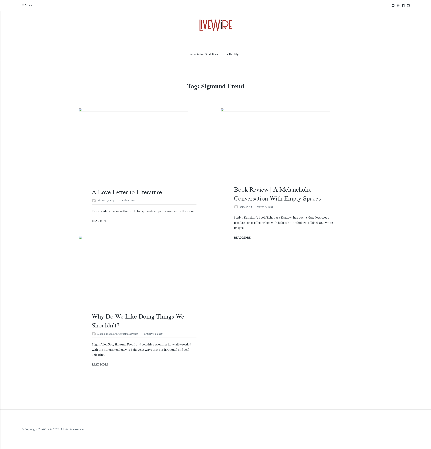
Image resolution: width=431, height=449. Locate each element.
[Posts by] (94, 201)
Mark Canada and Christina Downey (117, 333)
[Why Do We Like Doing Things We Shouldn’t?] (144, 278)
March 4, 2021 (265, 206)
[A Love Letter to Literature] (144, 151)
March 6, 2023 (127, 200)
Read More (100, 221)
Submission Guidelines (204, 54)
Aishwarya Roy (105, 200)
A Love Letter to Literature (127, 192)
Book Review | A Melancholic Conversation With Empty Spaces (277, 193)
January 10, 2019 (153, 333)
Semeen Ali (246, 206)
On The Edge (232, 54)
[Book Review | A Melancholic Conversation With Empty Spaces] (286, 150)
